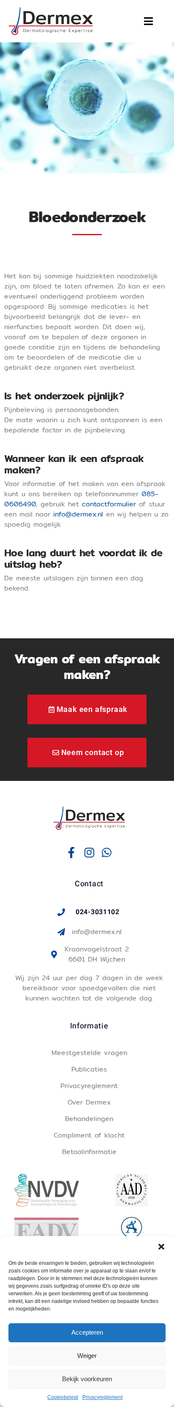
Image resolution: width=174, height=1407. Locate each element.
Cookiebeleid (62, 1397)
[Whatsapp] (107, 852)
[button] (161, 1246)
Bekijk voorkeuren (87, 1378)
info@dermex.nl (78, 514)
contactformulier (109, 504)
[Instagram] (89, 852)
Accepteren (87, 1332)
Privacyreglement (102, 1397)
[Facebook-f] (72, 852)
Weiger (87, 1355)
